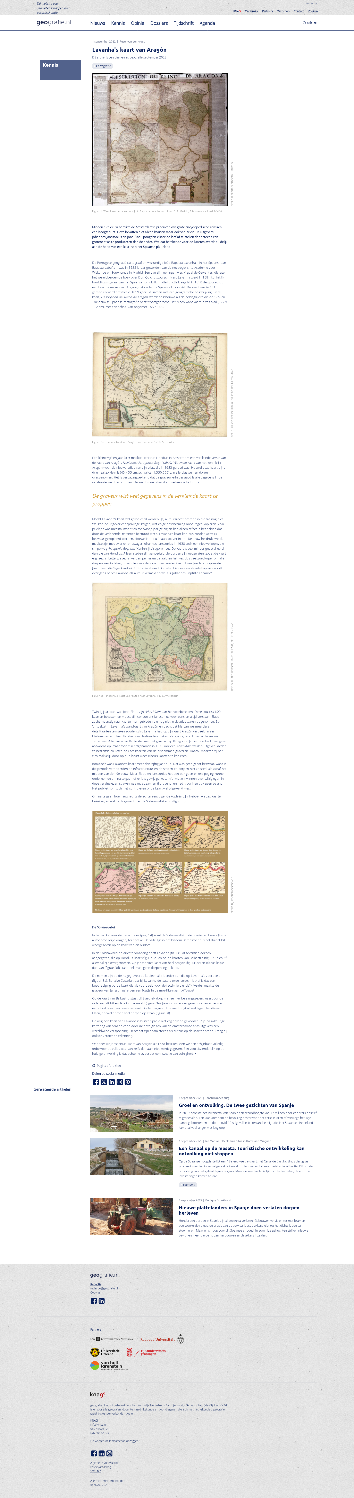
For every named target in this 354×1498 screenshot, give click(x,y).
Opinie (137, 23)
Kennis (118, 23)
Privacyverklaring (100, 1467)
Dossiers (159, 23)
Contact (299, 11)
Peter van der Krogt (132, 41)
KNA (237, 11)
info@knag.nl (98, 1424)
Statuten (95, 1471)
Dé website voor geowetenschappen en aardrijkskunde (52, 7)
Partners (267, 11)
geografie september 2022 (148, 57)
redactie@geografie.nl (104, 1288)
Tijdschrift (184, 23)
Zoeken (313, 11)
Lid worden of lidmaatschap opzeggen (114, 1441)
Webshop (283, 11)
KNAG (94, 1420)
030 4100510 (99, 1429)
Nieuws (97, 23)
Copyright (96, 1292)
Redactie (95, 1284)
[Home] (54, 22)
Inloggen (311, 3)
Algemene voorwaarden (105, 1463)
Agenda (207, 23)
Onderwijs (251, 11)
